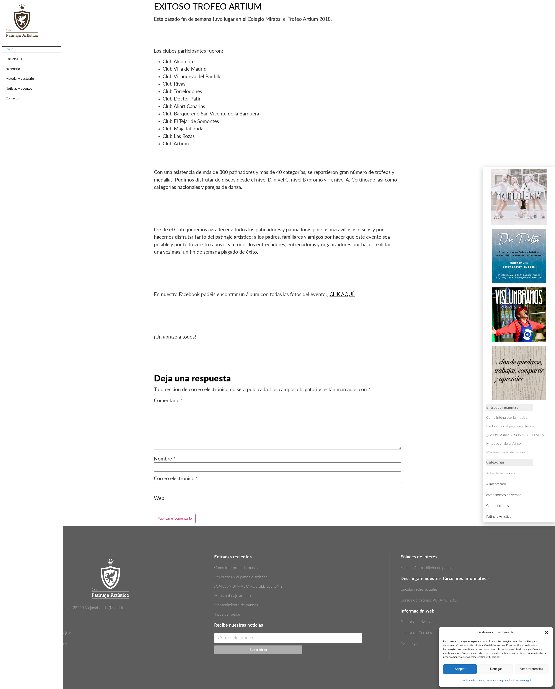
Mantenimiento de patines (236, 605)
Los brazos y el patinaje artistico (241, 577)
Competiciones (497, 505)
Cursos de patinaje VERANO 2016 (429, 600)
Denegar (496, 669)
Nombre (164, 458)
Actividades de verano (502, 473)
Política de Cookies (416, 633)
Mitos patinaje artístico (233, 596)
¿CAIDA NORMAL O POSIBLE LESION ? (248, 586)
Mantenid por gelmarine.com (424, 655)
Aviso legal (409, 644)
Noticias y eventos (19, 88)
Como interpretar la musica (236, 568)
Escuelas (12, 59)
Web (159, 498)
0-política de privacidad (500, 680)
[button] (546, 632)
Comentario (168, 400)
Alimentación (496, 484)
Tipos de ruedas (227, 614)
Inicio (9, 49)
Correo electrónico (176, 478)
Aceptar (460, 669)
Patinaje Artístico (498, 516)
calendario (13, 69)
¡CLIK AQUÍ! (341, 294)
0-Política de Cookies (473, 680)
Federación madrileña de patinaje (427, 568)
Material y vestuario (20, 78)
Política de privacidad (418, 622)
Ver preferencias (531, 669)
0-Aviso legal (523, 680)
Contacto (12, 98)
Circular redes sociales (418, 590)
